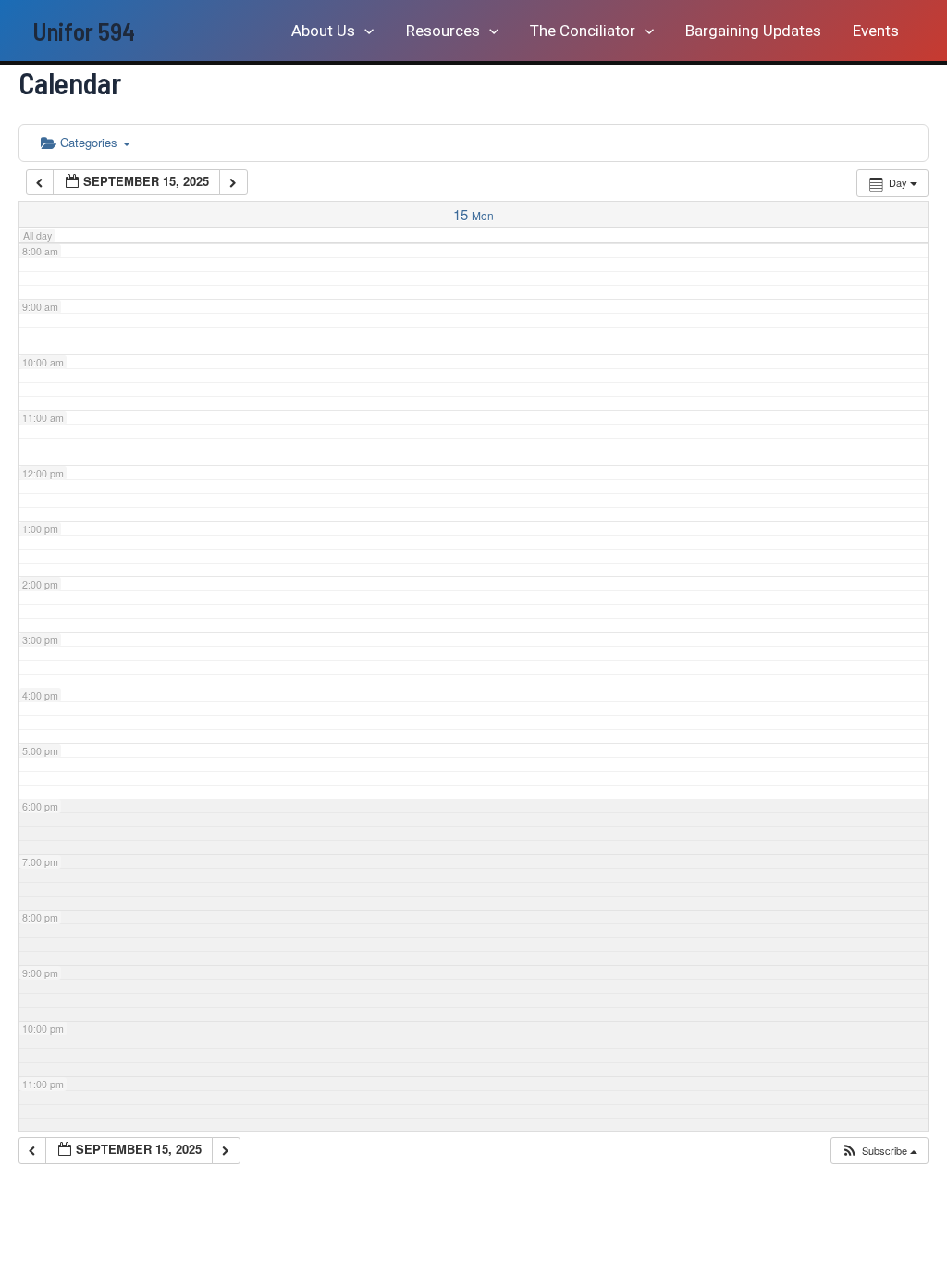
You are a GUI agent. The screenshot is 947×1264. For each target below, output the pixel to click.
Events (876, 30)
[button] (364, 30)
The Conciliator (582, 30)
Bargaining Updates (753, 30)
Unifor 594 (83, 30)
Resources (443, 30)
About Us (323, 30)
